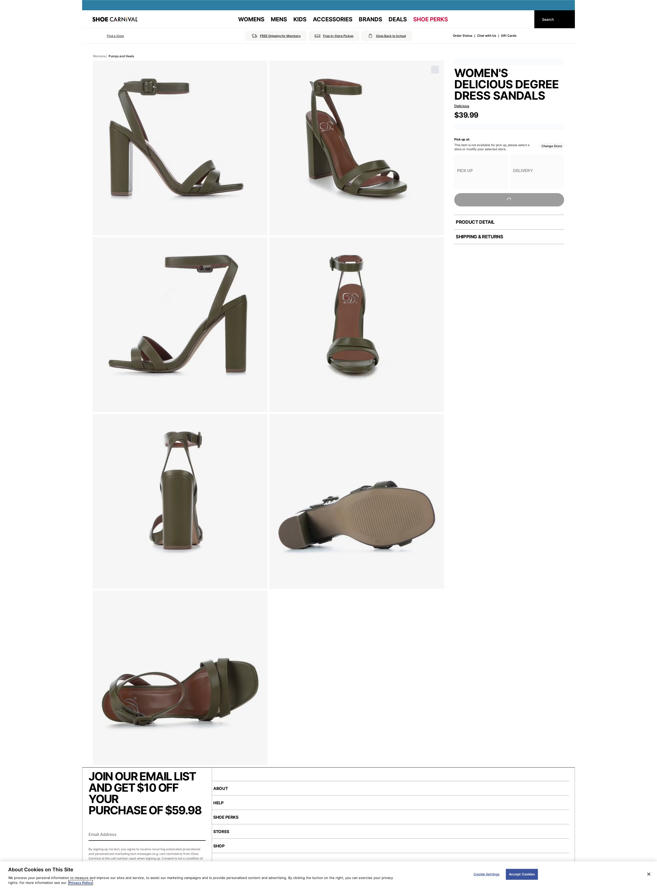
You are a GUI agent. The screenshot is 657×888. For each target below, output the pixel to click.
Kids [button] (299, 19)
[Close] (648, 874)
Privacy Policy (80, 883)
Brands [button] (370, 19)
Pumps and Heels (121, 56)
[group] (481, 172)
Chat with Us (486, 35)
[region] (328, 874)
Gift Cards (509, 35)
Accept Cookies (522, 874)
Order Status (462, 35)
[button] (108, 36)
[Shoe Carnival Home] (115, 19)
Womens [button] (251, 19)
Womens (99, 56)
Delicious (461, 106)
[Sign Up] (200, 835)
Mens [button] (279, 19)
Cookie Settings (486, 874)
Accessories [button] (332, 19)
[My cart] (525, 19)
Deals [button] (398, 19)
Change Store (552, 146)
